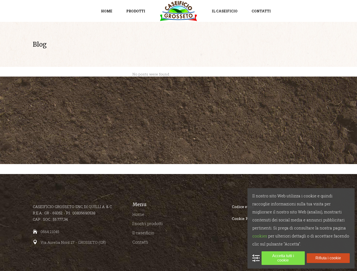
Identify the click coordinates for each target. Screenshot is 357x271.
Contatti (140, 242)
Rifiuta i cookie (328, 258)
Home (138, 214)
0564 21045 (50, 231)
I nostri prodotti (147, 223)
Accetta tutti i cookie (283, 258)
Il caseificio (143, 233)
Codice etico (243, 206)
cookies (259, 235)
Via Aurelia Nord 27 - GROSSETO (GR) (73, 242)
